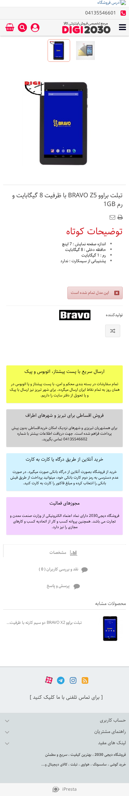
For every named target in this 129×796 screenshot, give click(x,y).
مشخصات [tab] (58, 552)
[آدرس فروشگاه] (64, 3)
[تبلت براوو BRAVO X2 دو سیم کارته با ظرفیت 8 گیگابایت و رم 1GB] (105, 628)
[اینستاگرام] (73, 680)
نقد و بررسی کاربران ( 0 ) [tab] (58, 569)
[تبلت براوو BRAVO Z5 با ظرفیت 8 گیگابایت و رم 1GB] (85, 50)
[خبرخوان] (85, 680)
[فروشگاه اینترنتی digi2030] (86, 27)
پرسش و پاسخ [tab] (58, 586)
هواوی (85, 764)
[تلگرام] (60, 680)
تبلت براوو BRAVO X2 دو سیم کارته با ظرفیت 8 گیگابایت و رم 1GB (44, 622)
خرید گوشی (117, 764)
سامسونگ (99, 764)
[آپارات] (49, 680)
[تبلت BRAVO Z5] (59, 50)
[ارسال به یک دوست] (113, 215)
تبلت (74, 764)
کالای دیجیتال (57, 764)
